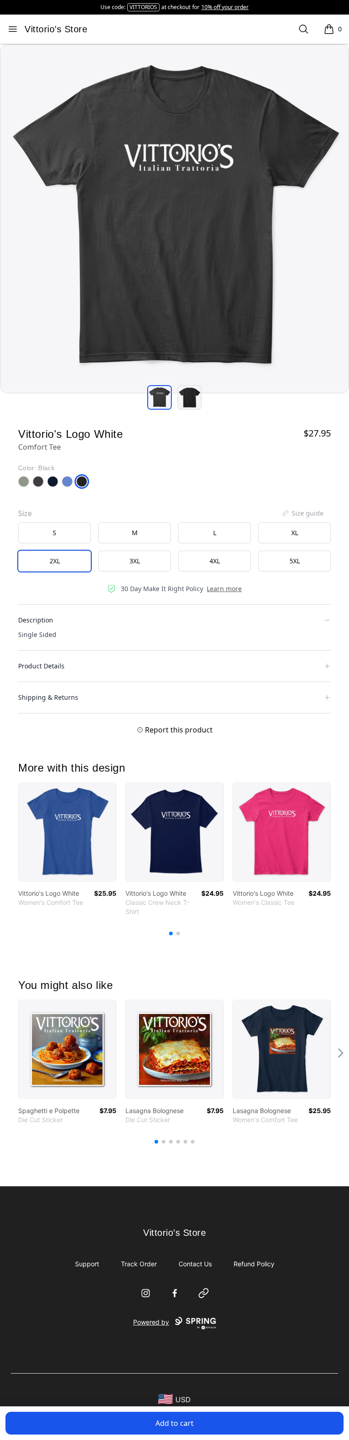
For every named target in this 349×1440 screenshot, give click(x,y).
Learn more (224, 588)
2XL (55, 561)
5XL (294, 561)
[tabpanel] (174, 218)
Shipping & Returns (48, 697)
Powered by (151, 1322)
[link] (67, 832)
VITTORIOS (143, 7)
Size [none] (25, 513)
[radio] (54, 532)
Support (87, 1264)
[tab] (159, 397)
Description (35, 620)
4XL (214, 561)
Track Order (139, 1264)
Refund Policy (254, 1264)
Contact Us (195, 1264)
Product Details (41, 666)
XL (294, 532)
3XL (135, 561)
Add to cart (174, 1423)
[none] (302, 513)
